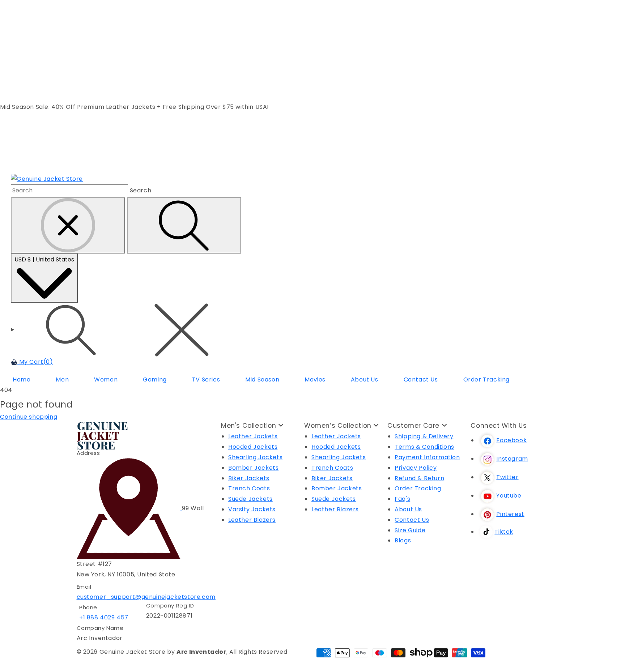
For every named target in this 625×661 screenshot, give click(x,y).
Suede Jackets (250, 499)
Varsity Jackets (252, 509)
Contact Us (412, 520)
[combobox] (69, 190)
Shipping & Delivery (424, 436)
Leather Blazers (252, 520)
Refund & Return (419, 478)
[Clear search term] (68, 225)
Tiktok (503, 532)
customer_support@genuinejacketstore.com (146, 597)
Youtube (508, 495)
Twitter (507, 477)
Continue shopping (28, 417)
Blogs (403, 540)
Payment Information (427, 457)
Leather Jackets (253, 436)
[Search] (184, 225)
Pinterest (510, 514)
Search (141, 190)
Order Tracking (418, 488)
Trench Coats (249, 488)
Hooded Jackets (252, 447)
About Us (408, 509)
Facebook (511, 440)
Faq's (402, 499)
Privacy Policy (416, 468)
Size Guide (410, 530)
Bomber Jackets (253, 468)
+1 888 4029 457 (103, 617)
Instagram (512, 459)
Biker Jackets (248, 478)
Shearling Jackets (255, 457)
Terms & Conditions (424, 447)
